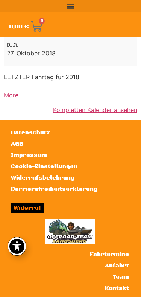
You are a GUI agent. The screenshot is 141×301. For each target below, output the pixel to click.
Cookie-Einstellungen (44, 166)
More (11, 95)
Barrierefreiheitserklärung (54, 189)
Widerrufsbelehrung (42, 177)
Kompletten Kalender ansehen (95, 110)
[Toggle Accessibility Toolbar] (17, 246)
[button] (70, 6)
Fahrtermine (109, 254)
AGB (17, 143)
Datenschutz (30, 132)
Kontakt (117, 288)
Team (121, 277)
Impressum (29, 155)
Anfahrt (117, 265)
